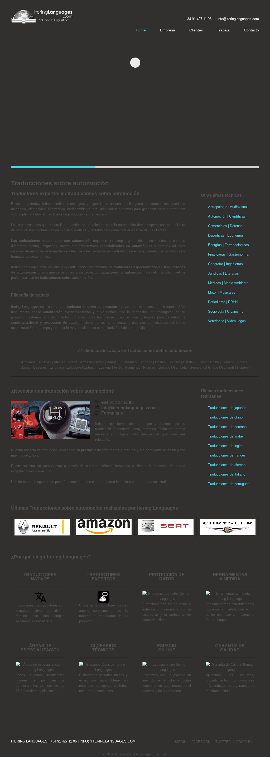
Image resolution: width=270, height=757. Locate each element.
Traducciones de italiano (226, 474)
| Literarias (230, 273)
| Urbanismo (233, 311)
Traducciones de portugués (228, 484)
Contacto (251, 30)
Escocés (40, 367)
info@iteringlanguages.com (108, 741)
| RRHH (231, 302)
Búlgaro (174, 362)
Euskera (104, 367)
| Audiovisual (237, 207)
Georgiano (197, 367)
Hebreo (242, 367)
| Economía (233, 235)
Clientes (196, 30)
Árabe (72, 362)
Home (141, 30)
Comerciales (217, 226)
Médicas (214, 283)
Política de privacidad (118, 754)
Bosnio (160, 362)
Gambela (180, 367)
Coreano (228, 362)
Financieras (217, 254)
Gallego (164, 367)
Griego (213, 367)
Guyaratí (227, 367)
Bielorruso (129, 362)
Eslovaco (57, 367)
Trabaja (223, 30)
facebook (200, 742)
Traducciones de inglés (225, 446)
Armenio (86, 362)
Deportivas (216, 235)
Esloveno (74, 367)
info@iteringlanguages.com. (32, 471)
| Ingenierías (233, 264)
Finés (118, 367)
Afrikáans (28, 362)
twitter (223, 742)
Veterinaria (216, 321)
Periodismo (216, 302)
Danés (25, 367)
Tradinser (161, 754)
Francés (149, 367)
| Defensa (235, 226)
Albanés (44, 362)
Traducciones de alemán (226, 465)
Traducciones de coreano (227, 427)
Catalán (189, 362)
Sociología (216, 311)
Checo (202, 362)
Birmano (145, 362)
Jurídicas (215, 273)
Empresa (167, 30)
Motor (212, 292)
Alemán (59, 362)
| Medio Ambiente (234, 283)
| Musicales (226, 292)
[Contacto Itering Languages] (216, 19)
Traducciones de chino (225, 417)
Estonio (89, 367)
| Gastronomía (237, 254)
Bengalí (112, 362)
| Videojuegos (235, 321)
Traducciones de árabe (225, 436)
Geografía (215, 264)
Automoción (217, 216)
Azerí (100, 362)
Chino (214, 362)
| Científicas (235, 216)
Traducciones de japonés (227, 408)
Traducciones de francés (227, 455)
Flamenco (132, 367)
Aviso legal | (145, 754)
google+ (244, 742)
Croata (242, 362)
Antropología (217, 207)
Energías (215, 245)
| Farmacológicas (235, 245)
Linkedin (178, 742)
